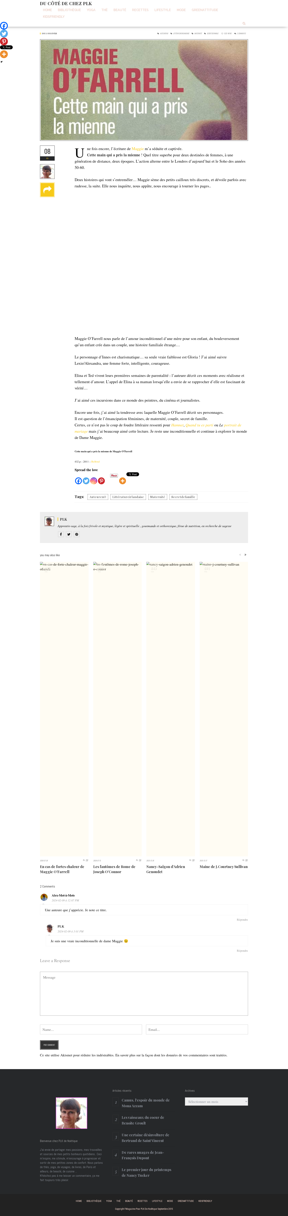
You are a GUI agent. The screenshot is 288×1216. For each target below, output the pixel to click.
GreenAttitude (205, 10)
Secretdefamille (212, 33)
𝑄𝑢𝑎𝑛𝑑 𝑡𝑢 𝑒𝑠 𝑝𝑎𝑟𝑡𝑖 (200, 425)
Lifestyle (162, 10)
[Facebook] (78, 478)
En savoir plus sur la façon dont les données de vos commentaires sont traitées (170, 1055)
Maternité (198, 33)
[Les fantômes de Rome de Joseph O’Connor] (117, 709)
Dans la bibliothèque (49, 33)
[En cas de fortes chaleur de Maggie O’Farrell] (64, 709)
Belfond (95, 461)
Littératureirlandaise (181, 33)
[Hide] (1, 61)
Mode (181, 10)
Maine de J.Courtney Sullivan (224, 866)
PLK (63, 519)
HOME (47, 10)
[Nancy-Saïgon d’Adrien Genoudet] (170, 709)
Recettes (140, 10)
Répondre (242, 919)
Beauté (119, 10)
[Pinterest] (101, 478)
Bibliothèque (69, 10)
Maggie (138, 148)
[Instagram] (93, 478)
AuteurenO (164, 33)
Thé (104, 10)
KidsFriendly (53, 16)
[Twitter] (86, 478)
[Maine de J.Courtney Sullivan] (224, 709)
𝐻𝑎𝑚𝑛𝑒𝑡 (177, 425)
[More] (122, 478)
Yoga (91, 10)
